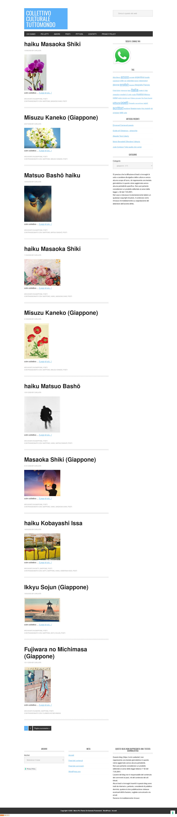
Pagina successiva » (42, 728)
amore (37, 711)
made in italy (143, 90)
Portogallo (132, 103)
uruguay (116, 112)
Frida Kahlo (116, 90)
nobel (115, 97)
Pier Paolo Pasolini (146, 98)
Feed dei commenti (76, 766)
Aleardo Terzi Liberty (121, 136)
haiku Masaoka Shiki (52, 44)
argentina (139, 77)
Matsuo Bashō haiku (52, 175)
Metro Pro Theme (79, 811)
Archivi (27, 755)
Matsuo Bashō (56, 232)
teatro (139, 108)
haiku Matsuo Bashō (52, 386)
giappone (39, 99)
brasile (147, 77)
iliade (129, 90)
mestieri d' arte (125, 94)
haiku (53, 296)
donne (116, 84)
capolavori (116, 81)
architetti (131, 77)
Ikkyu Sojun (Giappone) (56, 587)
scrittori (118, 107)
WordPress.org (74, 771)
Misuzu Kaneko (56, 159)
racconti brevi (139, 103)
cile (125, 81)
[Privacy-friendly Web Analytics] (5, 815)
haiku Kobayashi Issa (53, 523)
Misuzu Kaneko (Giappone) (61, 117)
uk (152, 108)
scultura (127, 108)
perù (128, 98)
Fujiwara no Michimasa (52, 713)
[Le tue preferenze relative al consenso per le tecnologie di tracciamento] (172, 813)
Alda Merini (116, 77)
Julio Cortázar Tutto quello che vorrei (127, 147)
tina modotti (145, 108)
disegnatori (143, 80)
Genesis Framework (95, 811)
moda (134, 94)
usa (121, 112)
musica (140, 94)
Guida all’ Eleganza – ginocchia (125, 130)
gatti (37, 568)
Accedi (71, 755)
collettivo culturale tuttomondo (40, 19)
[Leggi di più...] (45, 92)
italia (134, 89)
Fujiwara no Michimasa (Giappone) (55, 652)
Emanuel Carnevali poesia (123, 125)
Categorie (116, 161)
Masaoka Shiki (56, 101)
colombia (130, 80)
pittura (116, 103)
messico (116, 94)
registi (146, 103)
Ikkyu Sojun (55, 633)
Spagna (134, 108)
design (136, 81)
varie (125, 112)
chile (122, 80)
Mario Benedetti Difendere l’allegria (126, 141)
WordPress (107, 811)
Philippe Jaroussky (136, 98)
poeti (45, 99)
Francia (146, 84)
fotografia (139, 84)
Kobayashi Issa (66, 571)
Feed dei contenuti (76, 760)
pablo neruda (122, 98)
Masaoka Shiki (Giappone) (60, 459)
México (147, 94)
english (124, 84)
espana (131, 85)
